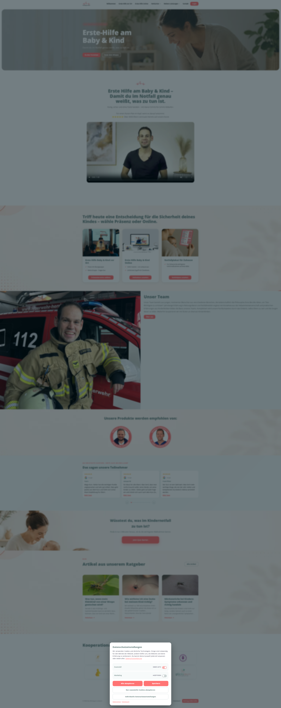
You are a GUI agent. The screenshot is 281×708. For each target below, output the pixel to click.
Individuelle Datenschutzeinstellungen (140, 697)
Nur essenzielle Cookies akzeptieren (140, 690)
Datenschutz (117, 702)
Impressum (125, 702)
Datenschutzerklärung (134, 658)
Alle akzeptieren (127, 683)
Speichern (156, 683)
